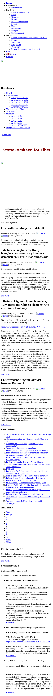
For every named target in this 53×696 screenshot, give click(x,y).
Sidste (8, 542)
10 (7, 537)
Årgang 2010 (16, 121)
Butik (8, 51)
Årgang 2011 (16, 118)
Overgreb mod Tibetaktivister (18, 127)
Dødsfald (10, 469)
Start (8, 512)
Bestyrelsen (16, 44)
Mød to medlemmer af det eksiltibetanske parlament (27, 476)
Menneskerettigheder (19, 21)
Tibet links (10, 111)
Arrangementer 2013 (19, 98)
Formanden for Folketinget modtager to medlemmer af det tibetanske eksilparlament (28, 472)
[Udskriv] (41, 233)
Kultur (14, 26)
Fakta (13, 15)
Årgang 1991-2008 (19, 125)
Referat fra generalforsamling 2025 (25, 49)
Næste (8, 540)
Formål (14, 40)
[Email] (4, 236)
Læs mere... (6, 296)
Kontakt (9, 56)
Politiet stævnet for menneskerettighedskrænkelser (26, 494)
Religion (14, 31)
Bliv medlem (16, 8)
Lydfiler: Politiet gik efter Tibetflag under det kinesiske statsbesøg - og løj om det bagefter (28, 486)
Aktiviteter (15, 42)
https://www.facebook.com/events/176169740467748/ (23, 327)
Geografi (15, 17)
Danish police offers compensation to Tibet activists (27, 450)
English (14, 54)
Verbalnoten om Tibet (15, 109)
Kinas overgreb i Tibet (20, 12)
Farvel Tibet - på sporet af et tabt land (21, 480)
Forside (9, 3)
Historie (14, 19)
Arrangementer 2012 (19, 100)
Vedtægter (15, 47)
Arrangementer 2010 (19, 104)
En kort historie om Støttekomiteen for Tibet (29, 38)
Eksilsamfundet (17, 33)
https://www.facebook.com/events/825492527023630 (28, 642)
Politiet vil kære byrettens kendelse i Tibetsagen (25, 478)
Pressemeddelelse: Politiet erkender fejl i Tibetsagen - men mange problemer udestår (27, 454)
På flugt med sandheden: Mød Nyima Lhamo (24, 462)
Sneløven (10, 114)
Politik (14, 24)
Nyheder (9, 93)
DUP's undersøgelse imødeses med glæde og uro (26, 483)
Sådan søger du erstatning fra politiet (21, 448)
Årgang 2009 (16, 123)
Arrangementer (12, 95)
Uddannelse (16, 28)
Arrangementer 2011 (19, 102)
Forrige (9, 514)
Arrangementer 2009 (19, 107)
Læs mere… (6, 561)
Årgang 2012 (16, 116)
